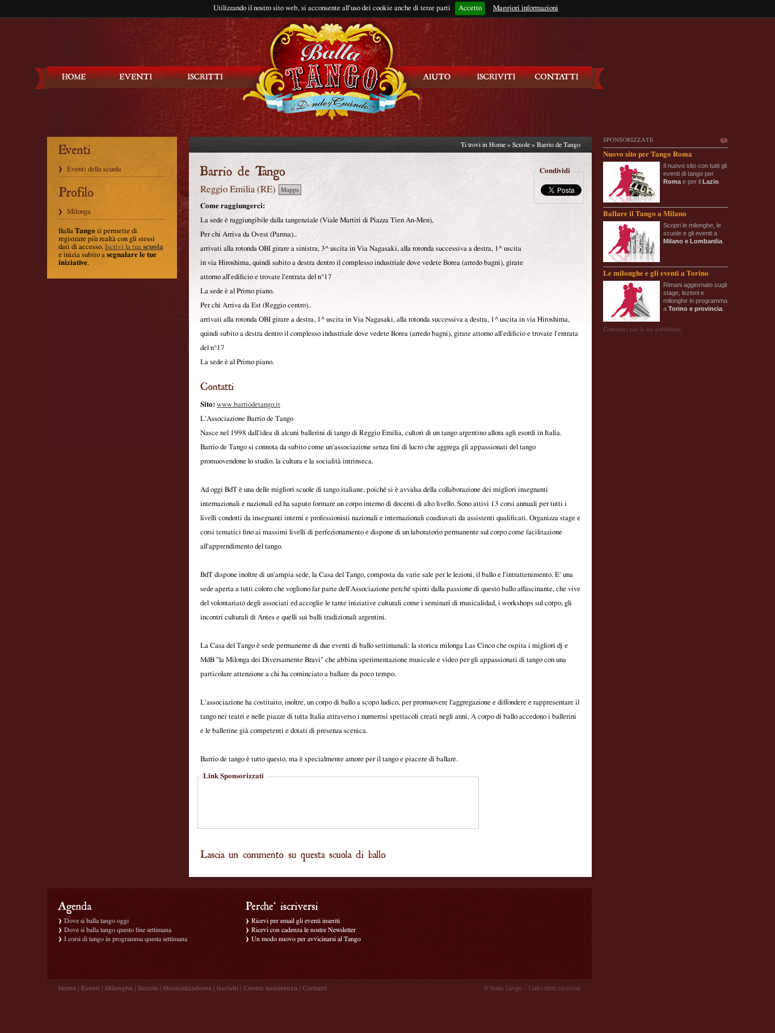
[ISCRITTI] (205, 77)
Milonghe (119, 988)
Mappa (290, 190)
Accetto (470, 8)
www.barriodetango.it (248, 404)
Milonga (79, 212)
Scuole (521, 144)
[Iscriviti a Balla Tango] (496, 77)
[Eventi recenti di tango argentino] (74, 77)
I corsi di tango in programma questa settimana (125, 938)
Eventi (90, 988)
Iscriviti (227, 988)
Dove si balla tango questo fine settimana (117, 929)
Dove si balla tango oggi (96, 920)
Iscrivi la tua (134, 247)
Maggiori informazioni (525, 8)
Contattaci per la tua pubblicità (642, 329)
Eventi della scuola (94, 169)
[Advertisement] (338, 804)
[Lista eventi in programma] (136, 77)
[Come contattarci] (556, 77)
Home (497, 144)
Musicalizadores (187, 988)
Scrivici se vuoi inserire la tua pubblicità (723, 141)
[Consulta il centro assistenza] (437, 77)
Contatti (314, 988)
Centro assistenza (270, 988)
